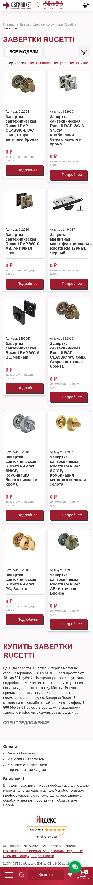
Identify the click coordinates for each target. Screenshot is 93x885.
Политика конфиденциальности (28, 856)
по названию (40, 63)
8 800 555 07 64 (53, 2)
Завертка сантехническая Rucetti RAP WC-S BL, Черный (23, 350)
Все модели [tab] (23, 51)
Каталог (45, 874)
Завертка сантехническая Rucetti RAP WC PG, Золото (21, 582)
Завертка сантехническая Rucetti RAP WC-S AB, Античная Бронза (23, 244)
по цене (60, 63)
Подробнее (27, 170)
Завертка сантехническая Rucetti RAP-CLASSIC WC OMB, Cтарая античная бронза (68, 354)
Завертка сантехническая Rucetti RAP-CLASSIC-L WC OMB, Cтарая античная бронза (22, 128)
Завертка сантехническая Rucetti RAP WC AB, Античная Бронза (65, 584)
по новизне (79, 63)
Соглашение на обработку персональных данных (43, 851)
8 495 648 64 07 (53, 5)
